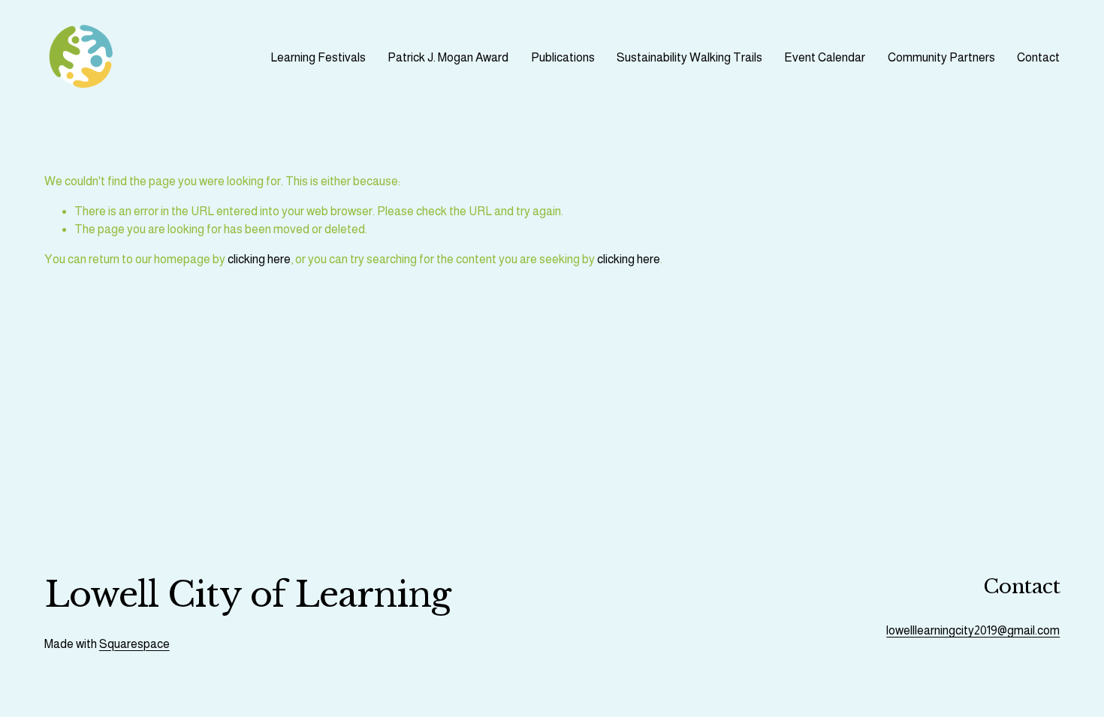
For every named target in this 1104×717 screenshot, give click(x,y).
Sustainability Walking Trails (689, 57)
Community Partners (941, 57)
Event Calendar (824, 57)
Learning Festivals (318, 57)
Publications (563, 57)
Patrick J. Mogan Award (448, 57)
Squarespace (134, 644)
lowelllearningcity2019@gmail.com (973, 630)
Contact (1038, 57)
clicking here (259, 259)
